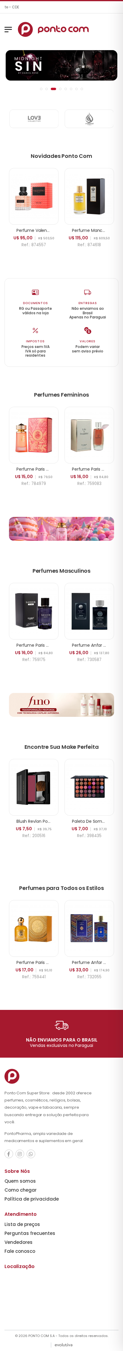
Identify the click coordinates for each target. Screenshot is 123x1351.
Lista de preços (22, 1224)
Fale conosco (19, 1251)
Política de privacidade (31, 1199)
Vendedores (18, 1242)
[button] (41, 89)
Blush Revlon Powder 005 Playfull (49, 821)
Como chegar (20, 1190)
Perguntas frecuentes (29, 1233)
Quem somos (20, 1181)
